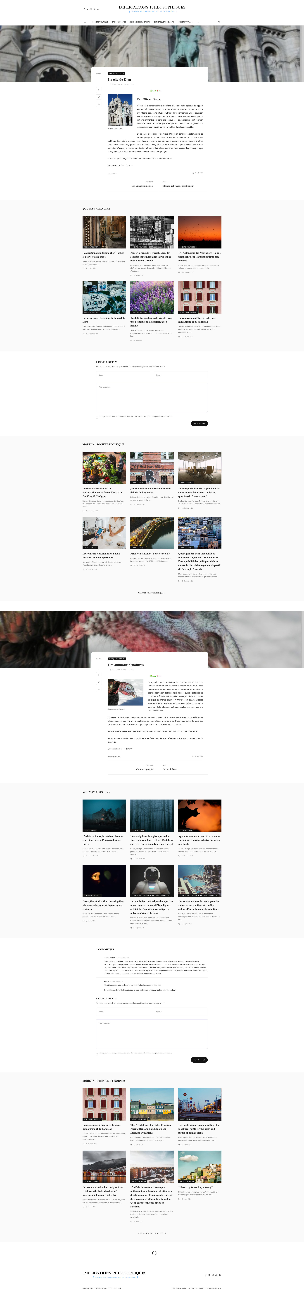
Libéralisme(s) (90, 483)
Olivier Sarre (112, 173)
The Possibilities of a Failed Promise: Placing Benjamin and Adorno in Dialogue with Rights (150, 1128)
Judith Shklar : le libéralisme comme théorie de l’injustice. (150, 490)
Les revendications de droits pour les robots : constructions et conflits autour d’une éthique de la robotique (198, 905)
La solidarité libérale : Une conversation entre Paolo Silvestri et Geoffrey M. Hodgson (102, 492)
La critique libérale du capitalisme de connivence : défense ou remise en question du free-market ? (199, 492)
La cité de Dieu (170, 769)
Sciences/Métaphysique (140, 22)
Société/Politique (100, 22)
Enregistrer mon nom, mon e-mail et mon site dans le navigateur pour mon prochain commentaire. (136, 416)
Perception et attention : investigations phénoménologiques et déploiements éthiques (103, 905)
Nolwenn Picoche (114, 757)
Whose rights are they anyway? (195, 1187)
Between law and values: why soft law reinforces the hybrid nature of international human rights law (103, 1191)
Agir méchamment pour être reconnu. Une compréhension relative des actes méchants (199, 840)
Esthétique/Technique (164, 22)
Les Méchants (90, 830)
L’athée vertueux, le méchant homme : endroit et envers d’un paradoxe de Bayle (104, 840)
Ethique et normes (188, 312)
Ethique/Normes (119, 22)
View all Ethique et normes (151, 1233)
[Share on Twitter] (98, 97)
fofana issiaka (109, 957)
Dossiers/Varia (184, 22)
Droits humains (139, 1119)
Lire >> (129, 165)
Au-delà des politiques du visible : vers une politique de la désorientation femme (151, 321)
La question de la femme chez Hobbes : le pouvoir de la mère (104, 254)
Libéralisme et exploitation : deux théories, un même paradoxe (101, 555)
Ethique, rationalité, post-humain (178, 185)
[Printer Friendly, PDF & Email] (155, 90)
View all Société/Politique (150, 593)
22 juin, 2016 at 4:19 (117, 981)
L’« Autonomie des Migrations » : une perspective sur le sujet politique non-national (199, 256)
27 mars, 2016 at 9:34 (123, 958)
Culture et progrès (144, 769)
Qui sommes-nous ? (179, 1288)
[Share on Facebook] (98, 90)
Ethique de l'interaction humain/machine (150, 895)
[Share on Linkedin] (98, 104)
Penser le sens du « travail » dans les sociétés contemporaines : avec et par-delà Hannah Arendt (151, 256)
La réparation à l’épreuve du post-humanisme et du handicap (197, 320)
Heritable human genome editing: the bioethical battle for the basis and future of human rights (198, 1128)
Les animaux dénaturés (142, 185)
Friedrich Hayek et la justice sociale (150, 553)
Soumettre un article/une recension (205, 1288)
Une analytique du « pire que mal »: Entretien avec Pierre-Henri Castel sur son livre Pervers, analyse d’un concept (151, 840)
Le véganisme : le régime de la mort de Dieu (104, 320)
